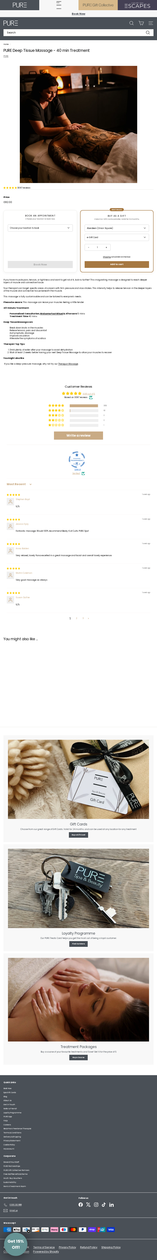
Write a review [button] (78, 435)
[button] (10, 187)
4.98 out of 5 (89, 393)
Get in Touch (9, 1104)
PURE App (7, 1116)
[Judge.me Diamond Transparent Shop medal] (77, 459)
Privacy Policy (67, 1247)
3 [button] (83, 618)
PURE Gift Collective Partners (16, 1170)
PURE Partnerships (11, 1166)
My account (8, 1149)
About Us (7, 1100)
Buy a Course (78, 1057)
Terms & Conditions (12, 1132)
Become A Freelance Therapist (17, 1128)
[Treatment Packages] (78, 1000)
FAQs (5, 1120)
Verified (76, 473)
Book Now (7, 1088)
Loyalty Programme (12, 1112)
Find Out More (78, 944)
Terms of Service (44, 1247)
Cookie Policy (9, 1145)
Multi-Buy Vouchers (12, 1178)
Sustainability (9, 1182)
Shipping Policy (111, 1247)
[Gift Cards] (78, 779)
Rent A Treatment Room (14, 1186)
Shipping (107, 257)
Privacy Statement (11, 1140)
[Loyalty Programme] (78, 888)
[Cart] (141, 23)
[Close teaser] (29, 1231)
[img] (13, 494)
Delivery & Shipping (12, 1137)
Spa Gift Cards (9, 1092)
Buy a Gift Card (78, 835)
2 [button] (76, 618)
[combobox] (78, 32)
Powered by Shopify (46, 1251)
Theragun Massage (68, 363)
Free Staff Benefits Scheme (15, 1174)
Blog (5, 1096)
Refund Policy (88, 1247)
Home (6, 44)
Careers (7, 1125)
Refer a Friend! (10, 1108)
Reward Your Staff (11, 1162)
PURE (5, 56)
